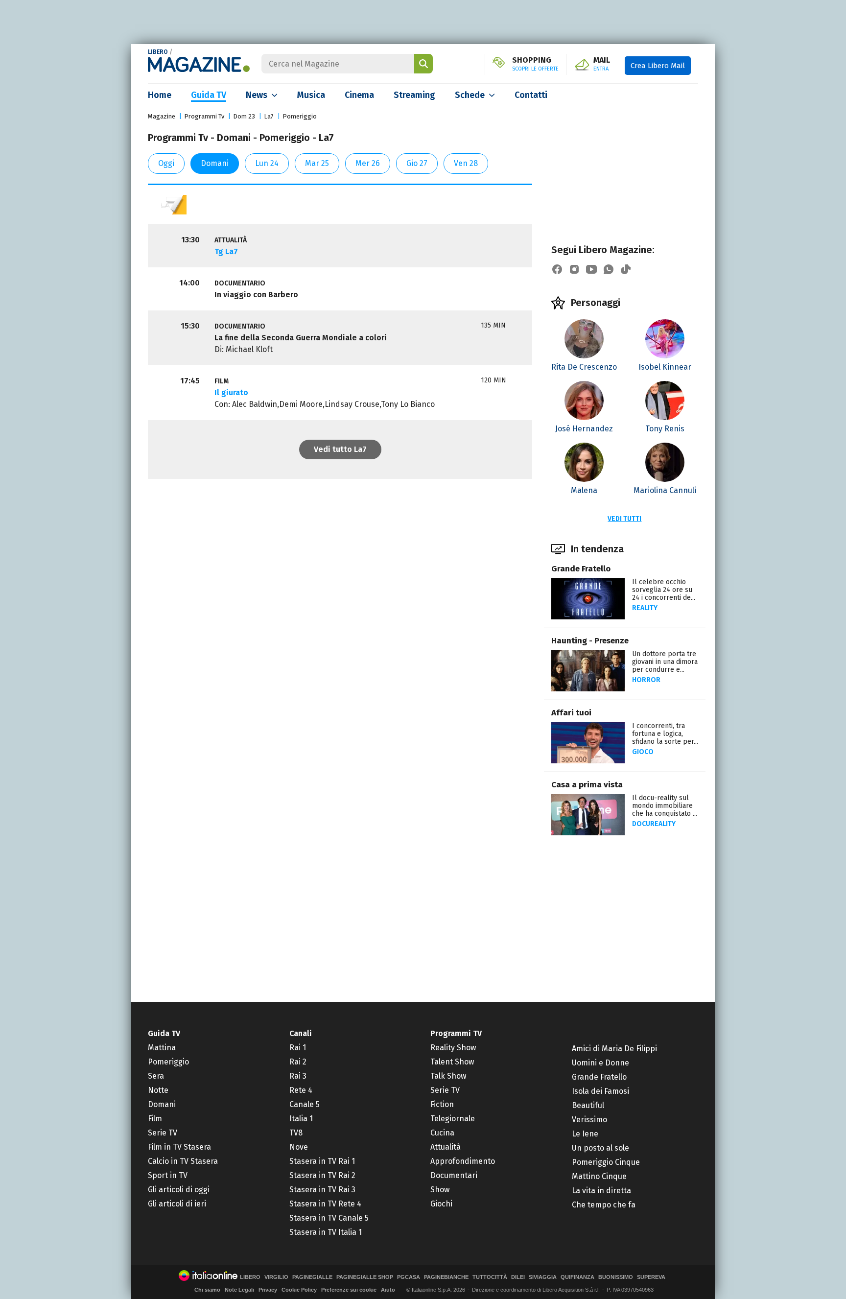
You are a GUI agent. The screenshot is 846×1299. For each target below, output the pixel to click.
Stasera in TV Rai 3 (322, 1189)
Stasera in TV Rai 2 (322, 1175)
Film (155, 1118)
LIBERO (158, 51)
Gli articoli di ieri (177, 1203)
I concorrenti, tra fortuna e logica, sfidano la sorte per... (665, 734)
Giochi (441, 1203)
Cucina (442, 1132)
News (256, 95)
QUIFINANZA (577, 1277)
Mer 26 (367, 163)
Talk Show (448, 1076)
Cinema (359, 95)
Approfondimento (462, 1161)
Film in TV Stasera (179, 1147)
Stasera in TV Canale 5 (329, 1218)
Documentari (453, 1175)
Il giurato (231, 392)
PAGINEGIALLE (312, 1277)
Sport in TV (168, 1175)
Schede (470, 95)
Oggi (166, 163)
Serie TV (162, 1132)
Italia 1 (301, 1118)
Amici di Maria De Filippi (614, 1048)
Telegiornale (452, 1118)
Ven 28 (466, 163)
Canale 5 (304, 1104)
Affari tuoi (571, 713)
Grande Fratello (581, 569)
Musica (311, 95)
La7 (269, 116)
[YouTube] (591, 269)
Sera (156, 1076)
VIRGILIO (276, 1277)
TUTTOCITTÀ (489, 1277)
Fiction (442, 1104)
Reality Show (453, 1047)
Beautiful (588, 1105)
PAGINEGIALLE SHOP (364, 1277)
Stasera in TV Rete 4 (325, 1203)
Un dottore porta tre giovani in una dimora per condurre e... (665, 662)
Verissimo (589, 1119)
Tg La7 (226, 251)
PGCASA (408, 1277)
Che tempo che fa (603, 1204)
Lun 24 (267, 163)
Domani (215, 163)
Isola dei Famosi (600, 1091)
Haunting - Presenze (590, 641)
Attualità (445, 1147)
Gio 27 (416, 163)
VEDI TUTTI (624, 519)
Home (159, 95)
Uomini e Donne (600, 1062)
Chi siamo (207, 1290)
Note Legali (239, 1290)
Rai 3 (297, 1076)
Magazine (161, 116)
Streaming (414, 95)
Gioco (643, 752)
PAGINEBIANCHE (446, 1277)
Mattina (162, 1047)
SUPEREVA (651, 1277)
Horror (646, 680)
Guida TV (208, 95)
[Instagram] (574, 269)
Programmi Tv (204, 116)
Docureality (654, 824)
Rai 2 (297, 1061)
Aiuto (388, 1290)
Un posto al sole (600, 1148)
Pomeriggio (299, 116)
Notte (158, 1090)
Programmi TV (456, 1033)
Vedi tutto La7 (340, 449)
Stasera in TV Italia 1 (325, 1232)
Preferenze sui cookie (348, 1290)
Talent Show (452, 1061)
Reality (645, 608)
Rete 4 (300, 1090)
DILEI (518, 1277)
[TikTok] (626, 269)
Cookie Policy (299, 1290)
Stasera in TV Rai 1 (322, 1161)
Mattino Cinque (599, 1176)
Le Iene (585, 1133)
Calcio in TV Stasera (183, 1161)
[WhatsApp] (608, 269)
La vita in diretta (601, 1190)
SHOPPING (535, 64)
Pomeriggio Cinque (606, 1162)
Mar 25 (317, 163)
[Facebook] (557, 269)
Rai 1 (297, 1047)
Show (439, 1189)
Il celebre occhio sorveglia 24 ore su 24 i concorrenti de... (663, 590)
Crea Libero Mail (658, 65)
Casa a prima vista (587, 784)
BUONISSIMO (615, 1277)
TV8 (296, 1132)
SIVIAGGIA (543, 1277)
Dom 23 (244, 116)
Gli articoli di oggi (179, 1189)
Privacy (267, 1290)
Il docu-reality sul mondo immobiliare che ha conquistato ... (664, 806)
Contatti (531, 95)
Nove (298, 1147)
